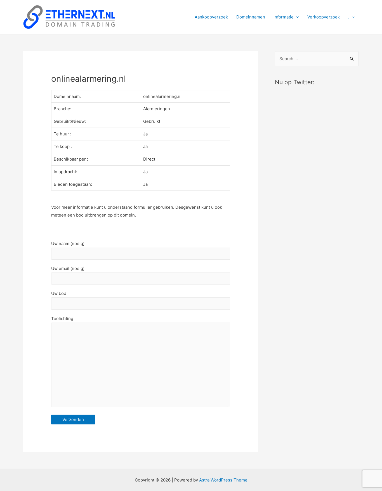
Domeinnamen (250, 17)
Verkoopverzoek (323, 17)
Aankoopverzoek (211, 17)
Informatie (283, 17)
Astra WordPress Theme (223, 480)
